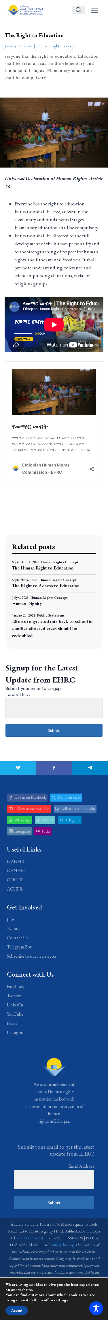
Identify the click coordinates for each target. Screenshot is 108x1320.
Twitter (14, 996)
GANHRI (16, 871)
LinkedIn (15, 1005)
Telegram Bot (19, 947)
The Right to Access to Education (45, 586)
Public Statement (51, 615)
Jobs (11, 919)
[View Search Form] (78, 10)
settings (61, 1299)
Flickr (12, 1023)
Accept (16, 1310)
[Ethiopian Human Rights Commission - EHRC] (25, 10)
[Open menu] (94, 10)
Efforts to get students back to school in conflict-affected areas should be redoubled (52, 628)
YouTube (15, 1014)
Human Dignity (27, 603)
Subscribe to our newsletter (32, 956)
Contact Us (18, 938)
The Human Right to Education (42, 568)
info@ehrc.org (63, 1244)
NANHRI (16, 861)
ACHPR (15, 889)
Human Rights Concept (56, 45)
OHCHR (15, 880)
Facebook (15, 986)
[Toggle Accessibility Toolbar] (96, 1308)
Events (13, 929)
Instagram (16, 1032)
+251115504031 (30, 1238)
